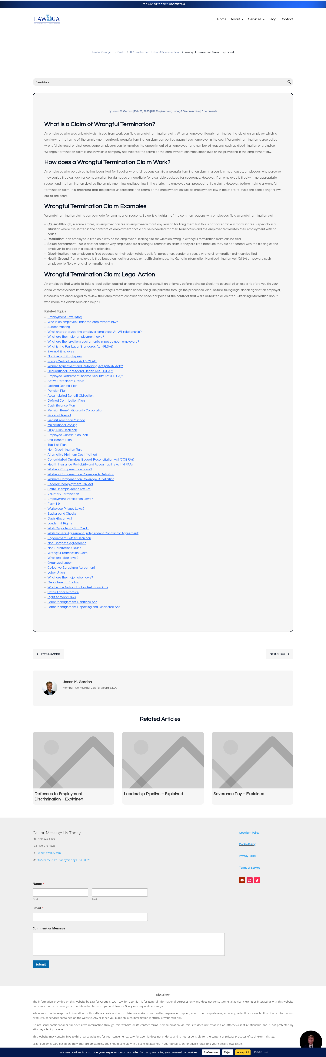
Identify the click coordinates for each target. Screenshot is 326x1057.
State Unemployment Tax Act (69, 489)
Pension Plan (57, 391)
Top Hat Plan (57, 445)
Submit (40, 964)
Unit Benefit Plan (60, 440)
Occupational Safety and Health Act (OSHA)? (80, 371)
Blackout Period (59, 415)
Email (38, 908)
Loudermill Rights (60, 523)
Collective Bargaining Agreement (71, 567)
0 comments (209, 111)
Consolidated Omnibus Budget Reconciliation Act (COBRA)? (91, 459)
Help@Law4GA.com (48, 853)
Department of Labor (63, 582)
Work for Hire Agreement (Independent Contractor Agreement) (93, 533)
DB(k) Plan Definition (62, 430)
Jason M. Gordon (122, 111)
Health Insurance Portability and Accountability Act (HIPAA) (90, 464)
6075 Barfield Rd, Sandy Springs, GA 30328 (63, 860)
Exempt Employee (61, 351)
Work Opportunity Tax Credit (68, 528)
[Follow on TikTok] (257, 880)
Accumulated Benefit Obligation (71, 395)
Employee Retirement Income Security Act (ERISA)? (85, 376)
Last (94, 899)
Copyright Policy (249, 832)
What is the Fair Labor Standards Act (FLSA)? (81, 346)
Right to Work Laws (62, 597)
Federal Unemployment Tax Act (70, 484)
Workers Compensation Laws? (70, 469)
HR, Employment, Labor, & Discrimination (175, 111)
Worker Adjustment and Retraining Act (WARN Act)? (85, 366)
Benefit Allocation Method (66, 420)
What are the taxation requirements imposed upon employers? (93, 341)
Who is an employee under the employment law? (83, 322)
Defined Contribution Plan (66, 400)
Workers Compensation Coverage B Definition (81, 479)
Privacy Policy (247, 856)
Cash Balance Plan (61, 405)
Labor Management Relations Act (72, 602)
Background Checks (62, 513)
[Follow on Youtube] (242, 880)
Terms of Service (249, 867)
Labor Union (56, 572)
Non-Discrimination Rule (65, 449)
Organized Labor (60, 563)
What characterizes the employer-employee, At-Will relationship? (95, 332)
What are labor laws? (63, 558)
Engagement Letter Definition (69, 538)
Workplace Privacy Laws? (66, 508)
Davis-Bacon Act (60, 518)
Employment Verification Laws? (70, 499)
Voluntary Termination (63, 494)
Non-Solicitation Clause (64, 548)
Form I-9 (54, 504)
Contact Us (177, 3)
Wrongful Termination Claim (68, 553)
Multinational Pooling (62, 425)
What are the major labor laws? (70, 577)
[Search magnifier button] (289, 82)
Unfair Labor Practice (63, 592)
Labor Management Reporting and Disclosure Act (84, 607)
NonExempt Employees (65, 356)
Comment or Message (49, 928)
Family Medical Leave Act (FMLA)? (72, 361)
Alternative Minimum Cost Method (72, 454)
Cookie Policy (247, 844)
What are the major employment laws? (76, 336)
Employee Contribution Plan (68, 435)
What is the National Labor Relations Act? (78, 587)
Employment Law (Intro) (65, 317)
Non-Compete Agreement (67, 543)
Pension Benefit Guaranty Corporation (75, 410)
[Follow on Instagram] (250, 880)
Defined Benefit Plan (62, 386)
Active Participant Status (66, 381)
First (35, 899)
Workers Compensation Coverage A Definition (81, 474)
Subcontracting (59, 327)
